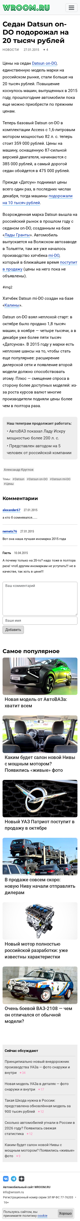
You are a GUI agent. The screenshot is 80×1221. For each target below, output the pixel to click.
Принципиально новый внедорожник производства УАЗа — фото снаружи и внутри (37, 1067)
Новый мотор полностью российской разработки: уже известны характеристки (36, 950)
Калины (11, 305)
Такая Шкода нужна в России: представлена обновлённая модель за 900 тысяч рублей (38, 1106)
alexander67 (11, 510)
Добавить (13, 630)
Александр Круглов (18, 470)
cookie (42, 1216)
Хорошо (65, 1213)
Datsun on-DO (44, 63)
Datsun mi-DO (60, 479)
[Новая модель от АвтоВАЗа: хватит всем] (40, 676)
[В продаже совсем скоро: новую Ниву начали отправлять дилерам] (40, 856)
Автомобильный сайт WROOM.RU (26, 1187)
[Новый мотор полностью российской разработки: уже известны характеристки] (40, 921)
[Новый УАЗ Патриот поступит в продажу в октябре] (40, 798)
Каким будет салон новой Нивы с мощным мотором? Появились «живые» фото (40, 764)
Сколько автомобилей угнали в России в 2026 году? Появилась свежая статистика (40, 1128)
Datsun (18, 479)
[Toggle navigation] (71, 7)
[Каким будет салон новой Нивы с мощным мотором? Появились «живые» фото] (40, 734)
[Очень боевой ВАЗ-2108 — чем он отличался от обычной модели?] (40, 985)
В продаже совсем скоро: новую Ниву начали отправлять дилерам (40, 886)
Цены (9, 483)
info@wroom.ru (13, 1192)
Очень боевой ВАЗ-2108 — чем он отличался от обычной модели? (38, 1015)
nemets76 (10, 531)
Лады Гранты (17, 235)
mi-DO (53, 255)
